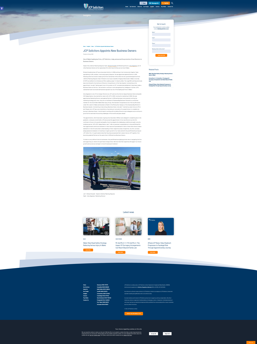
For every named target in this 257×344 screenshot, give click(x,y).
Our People (146, 6)
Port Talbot (99, 302)
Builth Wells (100, 289)
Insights (152, 6)
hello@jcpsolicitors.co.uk (163, 28)
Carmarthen (100, 293)
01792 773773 (105, 285)
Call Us (166, 3)
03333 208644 (106, 289)
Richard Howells (112, 65)
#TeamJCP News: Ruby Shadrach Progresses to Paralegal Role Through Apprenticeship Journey (159, 245)
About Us (139, 6)
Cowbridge (99, 295)
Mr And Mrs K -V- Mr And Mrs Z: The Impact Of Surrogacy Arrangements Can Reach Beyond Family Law (160, 79)
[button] (1, 8)
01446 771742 (105, 295)
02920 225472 (104, 291)
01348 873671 (105, 304)
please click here (127, 335)
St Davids (99, 304)
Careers (157, 6)
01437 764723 (108, 298)
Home (126, 6)
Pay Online (163, 6)
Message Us (155, 3)
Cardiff (98, 291)
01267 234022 (106, 293)
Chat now (251, 342)
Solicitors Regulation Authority (144, 287)
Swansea (99, 285)
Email (153, 37)
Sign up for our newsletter (134, 313)
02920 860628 (105, 287)
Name (153, 32)
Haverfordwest (100, 298)
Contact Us (170, 6)
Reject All (167, 333)
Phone (153, 43)
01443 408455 (106, 300)
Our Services (133, 6)
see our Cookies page (95, 335)
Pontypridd (99, 300)
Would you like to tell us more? (158, 48)
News (92, 46)
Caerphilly (99, 287)
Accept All (153, 333)
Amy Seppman (133, 65)
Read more (88, 250)
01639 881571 (106, 302)
